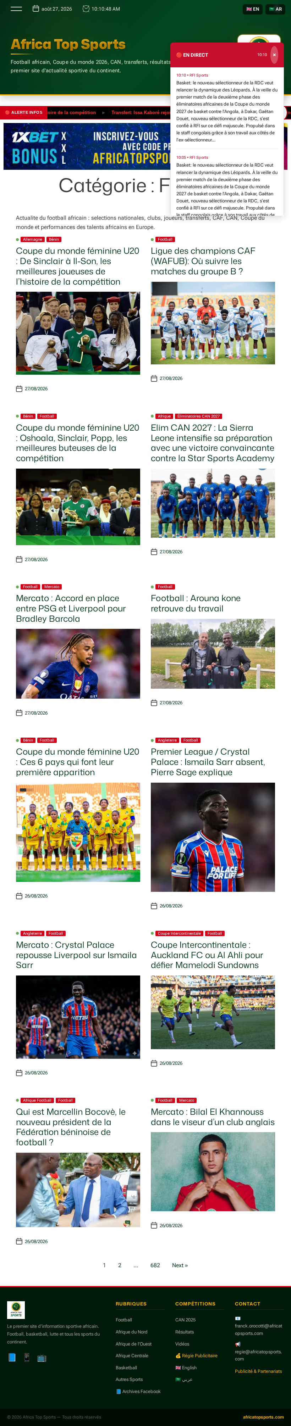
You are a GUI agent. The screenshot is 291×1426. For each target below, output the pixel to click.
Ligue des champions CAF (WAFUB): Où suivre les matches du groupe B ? (203, 261)
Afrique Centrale (132, 1355)
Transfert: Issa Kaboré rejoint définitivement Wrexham (152, 112)
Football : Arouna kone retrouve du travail (196, 603)
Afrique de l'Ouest (134, 1344)
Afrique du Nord (132, 1332)
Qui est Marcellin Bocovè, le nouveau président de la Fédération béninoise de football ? (71, 1127)
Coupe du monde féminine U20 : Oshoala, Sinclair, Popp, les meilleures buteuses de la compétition (77, 442)
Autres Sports (129, 1379)
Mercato (51, 587)
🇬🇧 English (186, 1367)
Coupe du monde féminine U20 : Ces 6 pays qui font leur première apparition (77, 761)
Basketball (126, 1367)
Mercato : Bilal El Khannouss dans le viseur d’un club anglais (213, 1117)
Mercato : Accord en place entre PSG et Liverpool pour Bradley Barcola (71, 608)
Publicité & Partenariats (258, 1371)
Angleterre (167, 740)
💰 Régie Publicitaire (196, 1355)
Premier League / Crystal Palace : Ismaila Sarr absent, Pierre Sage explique (208, 761)
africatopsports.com (263, 1417)
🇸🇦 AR (275, 9)
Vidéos (182, 1344)
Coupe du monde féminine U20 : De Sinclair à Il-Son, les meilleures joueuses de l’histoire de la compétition (77, 266)
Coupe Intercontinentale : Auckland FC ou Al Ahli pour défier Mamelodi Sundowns (207, 955)
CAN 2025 (185, 1319)
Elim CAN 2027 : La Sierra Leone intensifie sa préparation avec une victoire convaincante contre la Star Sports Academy (213, 442)
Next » (180, 1265)
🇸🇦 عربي (184, 1379)
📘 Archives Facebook (138, 1391)
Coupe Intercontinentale (179, 933)
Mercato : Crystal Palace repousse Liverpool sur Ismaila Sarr (76, 955)
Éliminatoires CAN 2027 (198, 416)
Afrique (164, 416)
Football (165, 239)
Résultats (184, 1332)
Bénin (54, 239)
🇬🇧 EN (252, 9)
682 (155, 1265)
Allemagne (32, 239)
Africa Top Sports (68, 44)
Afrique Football (37, 1100)
